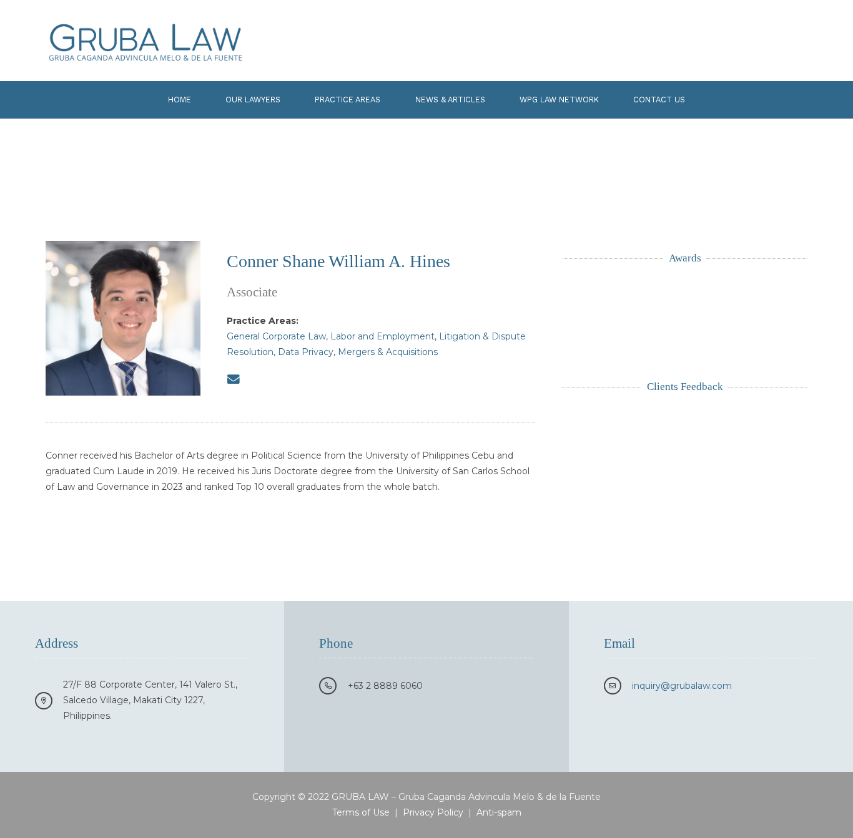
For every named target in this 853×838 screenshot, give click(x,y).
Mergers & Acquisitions (388, 352)
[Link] (145, 41)
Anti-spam (498, 812)
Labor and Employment (382, 336)
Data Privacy (305, 352)
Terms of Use (361, 812)
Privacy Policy (433, 812)
